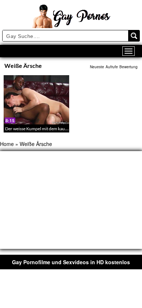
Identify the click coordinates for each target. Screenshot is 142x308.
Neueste (97, 66)
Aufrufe (112, 66)
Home (7, 143)
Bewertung (128, 66)
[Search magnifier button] (134, 36)
